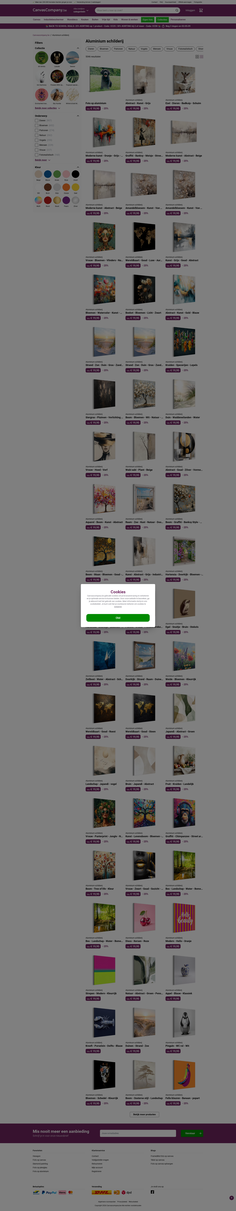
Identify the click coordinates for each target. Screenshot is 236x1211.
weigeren (118, 607)
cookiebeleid (95, 604)
